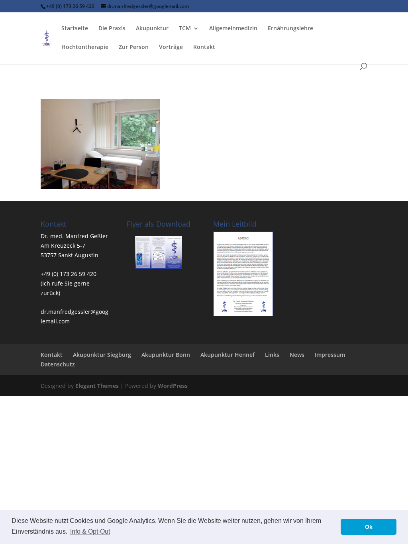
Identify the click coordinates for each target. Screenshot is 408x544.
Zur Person (134, 47)
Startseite (74, 28)
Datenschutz (58, 364)
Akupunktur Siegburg (102, 354)
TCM (185, 28)
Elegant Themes (97, 385)
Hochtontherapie (84, 47)
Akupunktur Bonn (165, 354)
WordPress (173, 385)
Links (272, 354)
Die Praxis (112, 28)
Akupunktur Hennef (227, 354)
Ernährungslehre (290, 28)
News (297, 354)
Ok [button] (369, 527)
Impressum (330, 354)
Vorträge (171, 47)
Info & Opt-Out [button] (90, 531)
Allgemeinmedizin (233, 28)
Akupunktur (152, 28)
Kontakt (204, 47)
